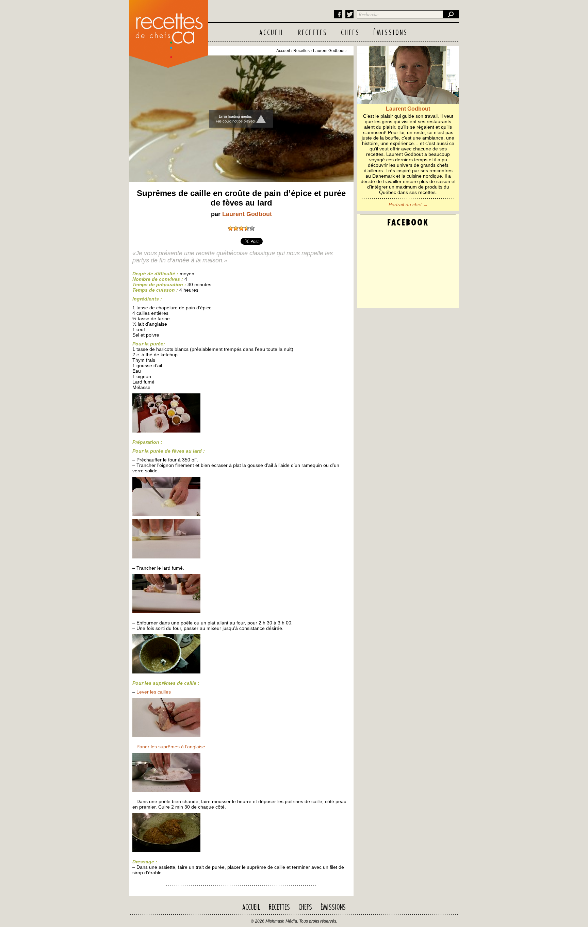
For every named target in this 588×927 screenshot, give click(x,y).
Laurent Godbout (328, 50)
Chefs (350, 33)
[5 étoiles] (252, 228)
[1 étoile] (230, 228)
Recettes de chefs (168, 32)
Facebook (338, 14)
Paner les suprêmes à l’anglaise (170, 746)
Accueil (271, 33)
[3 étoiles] (241, 228)
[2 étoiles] (236, 228)
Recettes (312, 33)
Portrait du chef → (408, 204)
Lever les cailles (153, 692)
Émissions (390, 33)
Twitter (349, 14)
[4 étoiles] (246, 228)
